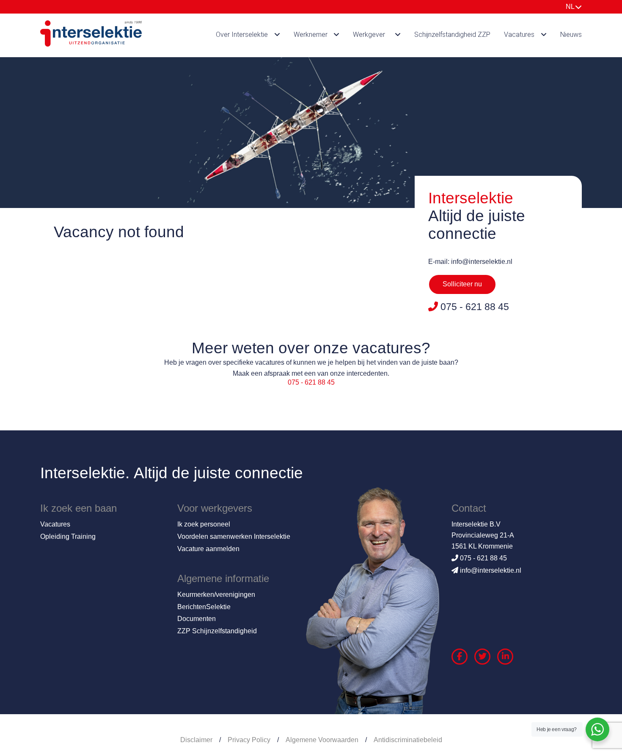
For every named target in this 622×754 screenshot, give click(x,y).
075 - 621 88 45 (311, 382)
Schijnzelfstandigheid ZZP (452, 34)
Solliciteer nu (462, 284)
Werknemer (311, 34)
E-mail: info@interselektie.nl (470, 261)
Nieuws (571, 34)
